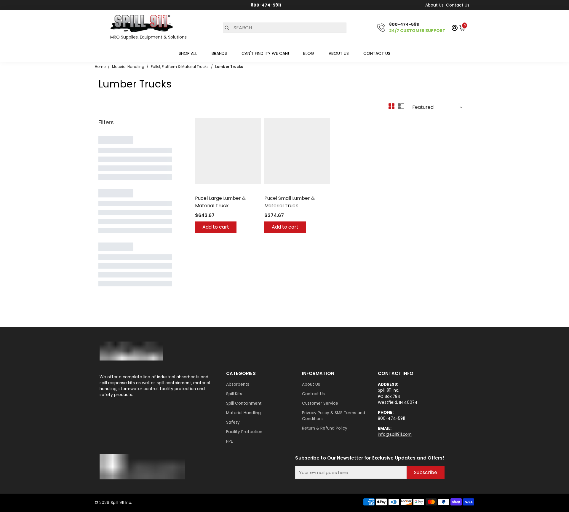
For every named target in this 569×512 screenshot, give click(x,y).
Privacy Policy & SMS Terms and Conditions (333, 416)
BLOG (308, 53)
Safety (233, 422)
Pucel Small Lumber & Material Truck (289, 202)
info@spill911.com (395, 434)
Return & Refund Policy (324, 428)
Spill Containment (244, 403)
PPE (229, 441)
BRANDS (219, 53)
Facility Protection (244, 432)
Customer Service (320, 403)
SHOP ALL (188, 53)
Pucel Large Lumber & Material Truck (220, 202)
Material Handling (243, 413)
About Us (434, 5)
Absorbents (237, 384)
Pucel (200, 190)
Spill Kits (234, 394)
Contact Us (457, 5)
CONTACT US (376, 53)
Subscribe (425, 472)
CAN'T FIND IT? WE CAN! (265, 53)
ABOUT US (339, 53)
